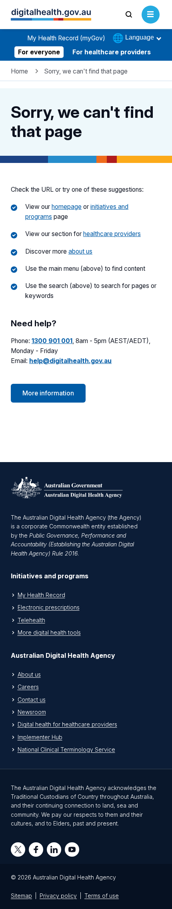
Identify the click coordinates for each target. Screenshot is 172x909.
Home (19, 71)
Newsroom (32, 712)
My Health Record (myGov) (66, 38)
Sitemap (21, 895)
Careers (28, 686)
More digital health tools (49, 632)
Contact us (32, 699)
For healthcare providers (111, 52)
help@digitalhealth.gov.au (70, 361)
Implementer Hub (40, 737)
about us (80, 251)
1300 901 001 (52, 341)
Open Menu (150, 23)
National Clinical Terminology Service (66, 749)
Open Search (129, 23)
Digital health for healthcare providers (67, 724)
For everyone (39, 52)
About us (29, 674)
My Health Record (41, 594)
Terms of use (101, 895)
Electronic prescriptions (49, 607)
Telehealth (31, 620)
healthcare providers (112, 234)
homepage (67, 206)
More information (48, 393)
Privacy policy (58, 895)
